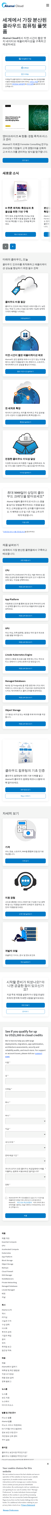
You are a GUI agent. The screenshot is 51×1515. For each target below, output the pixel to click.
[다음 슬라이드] (13, 246)
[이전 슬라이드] (5, 246)
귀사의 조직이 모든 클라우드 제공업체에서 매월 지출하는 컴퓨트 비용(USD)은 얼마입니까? (25, 1169)
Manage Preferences (11, 1510)
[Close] (48, 1464)
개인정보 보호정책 (18, 84)
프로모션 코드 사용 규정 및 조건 (14, 532)
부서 (7, 1115)
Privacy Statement (28, 1505)
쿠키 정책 (30, 84)
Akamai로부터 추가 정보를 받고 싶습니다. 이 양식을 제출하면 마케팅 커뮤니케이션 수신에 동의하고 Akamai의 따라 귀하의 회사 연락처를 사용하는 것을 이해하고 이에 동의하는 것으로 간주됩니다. (27, 1202)
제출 (25, 1216)
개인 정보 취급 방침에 (24, 1202)
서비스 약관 (34, 82)
